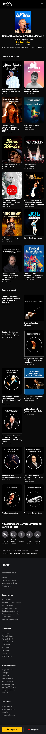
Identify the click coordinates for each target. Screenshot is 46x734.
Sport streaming (8, 684)
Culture (19, 44)
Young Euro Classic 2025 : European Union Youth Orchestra (34, 361)
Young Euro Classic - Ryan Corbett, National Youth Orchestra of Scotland (11, 299)
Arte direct (6, 648)
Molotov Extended (8, 709)
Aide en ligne (6, 600)
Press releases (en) (9, 580)
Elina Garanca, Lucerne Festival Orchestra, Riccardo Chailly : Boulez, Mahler (12, 439)
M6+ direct (6, 645)
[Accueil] (8, 4)
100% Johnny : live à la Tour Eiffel (10, 239)
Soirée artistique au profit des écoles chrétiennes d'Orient (10, 334)
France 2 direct (7, 636)
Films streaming (7, 678)
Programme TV (7, 670)
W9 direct (5, 650)
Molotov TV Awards (9, 687)
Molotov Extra (7, 706)
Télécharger (6, 617)
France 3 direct (7, 639)
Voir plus (41, 47)
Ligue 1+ (5, 712)
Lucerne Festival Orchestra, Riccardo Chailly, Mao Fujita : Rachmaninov (10, 276)
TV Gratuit (5, 675)
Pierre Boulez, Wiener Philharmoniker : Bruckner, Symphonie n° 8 (11, 399)
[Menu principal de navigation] (42, 4)
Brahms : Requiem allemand (31, 324)
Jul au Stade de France (33, 238)
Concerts (26, 44)
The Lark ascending (10, 513)
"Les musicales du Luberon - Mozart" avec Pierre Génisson (11, 202)
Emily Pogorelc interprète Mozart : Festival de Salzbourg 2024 (10, 128)
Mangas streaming (8, 690)
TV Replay (5, 673)
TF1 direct (5, 633)
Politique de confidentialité (11, 602)
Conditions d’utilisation (10, 611)
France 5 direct (7, 642)
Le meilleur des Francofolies (30, 166)
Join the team (7, 586)
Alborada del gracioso (33, 513)
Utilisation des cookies (10, 608)
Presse (4, 577)
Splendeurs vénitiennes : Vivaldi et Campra (34, 397)
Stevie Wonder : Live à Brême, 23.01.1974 (11, 166)
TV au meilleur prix (8, 715)
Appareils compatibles (10, 620)
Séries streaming (8, 681)
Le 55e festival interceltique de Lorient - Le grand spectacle (33, 275)
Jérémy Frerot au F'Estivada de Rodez (32, 90)
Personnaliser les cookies (11, 614)
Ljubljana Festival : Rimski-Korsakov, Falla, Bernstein (33, 411)
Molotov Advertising (9, 583)
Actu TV (5, 693)
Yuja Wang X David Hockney (31, 126)
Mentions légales (8, 605)
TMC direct (6, 653)
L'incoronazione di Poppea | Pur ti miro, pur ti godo (33, 477)
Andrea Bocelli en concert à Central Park (11, 90)
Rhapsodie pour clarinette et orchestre (11, 476)
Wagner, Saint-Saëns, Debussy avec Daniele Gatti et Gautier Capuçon (34, 202)
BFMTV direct (7, 656)
